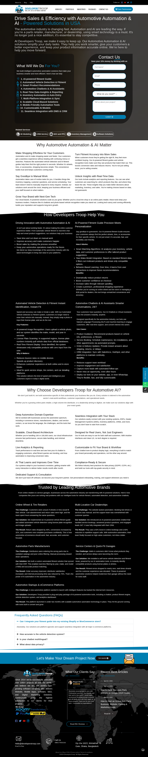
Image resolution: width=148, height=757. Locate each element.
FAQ (31, 2)
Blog (25, 2)
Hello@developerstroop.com (27, 744)
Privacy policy (75, 752)
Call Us (57, 740)
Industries (81, 9)
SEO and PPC (59, 134)
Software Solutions (105, 134)
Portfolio (70, 9)
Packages (92, 9)
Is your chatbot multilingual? (34, 639)
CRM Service (42, 134)
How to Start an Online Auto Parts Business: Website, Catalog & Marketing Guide (116, 704)
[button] (74, 621)
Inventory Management (81, 134)
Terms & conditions (86, 752)
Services (58, 9)
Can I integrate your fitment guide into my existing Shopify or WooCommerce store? (60, 621)
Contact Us (103, 9)
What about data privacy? (32, 644)
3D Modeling (25, 134)
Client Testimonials (124, 9)
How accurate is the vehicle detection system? (42, 634)
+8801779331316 (60, 742)
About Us (18, 2)
